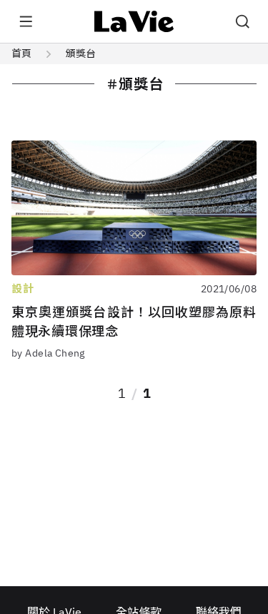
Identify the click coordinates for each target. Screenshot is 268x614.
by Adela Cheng (48, 353)
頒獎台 (81, 53)
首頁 (21, 53)
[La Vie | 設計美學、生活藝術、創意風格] (134, 21)
